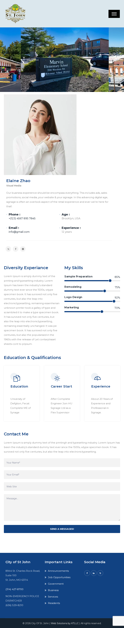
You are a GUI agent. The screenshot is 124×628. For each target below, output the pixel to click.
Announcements (58, 570)
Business (53, 590)
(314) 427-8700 (14, 589)
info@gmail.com (19, 231)
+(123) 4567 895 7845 (22, 218)
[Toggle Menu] (114, 13)
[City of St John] (16, 13)
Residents (54, 603)
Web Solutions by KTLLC (65, 623)
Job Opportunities (59, 577)
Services (53, 596)
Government (56, 583)
